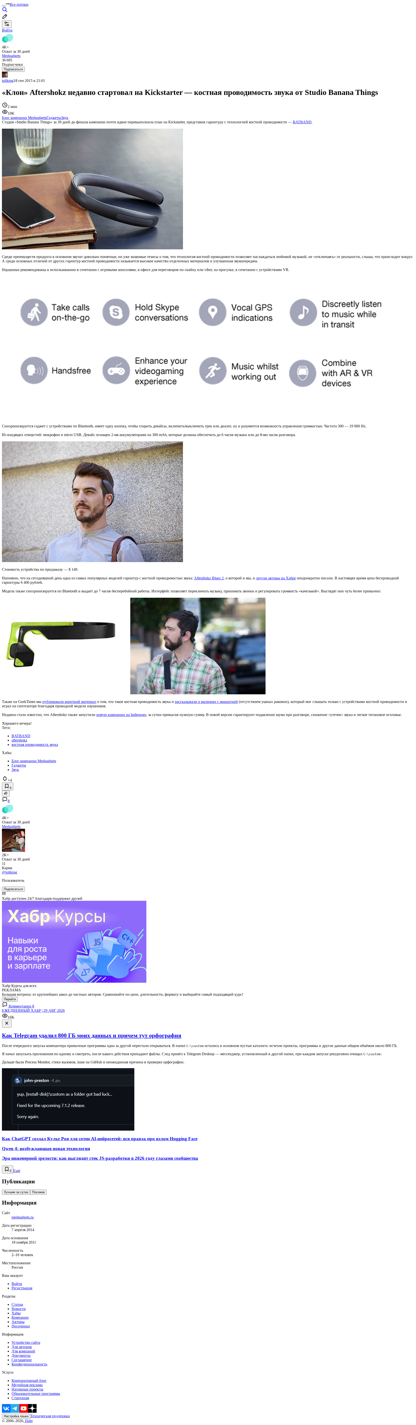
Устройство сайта (26, 1342)
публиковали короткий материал (69, 702)
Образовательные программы (36, 1394)
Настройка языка (16, 1416)
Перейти (10, 999)
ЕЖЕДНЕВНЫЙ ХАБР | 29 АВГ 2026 (33, 1010)
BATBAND (302, 122)
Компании (20, 1317)
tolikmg (7, 81)
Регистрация (22, 1288)
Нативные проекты (27, 1389)
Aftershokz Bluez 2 (209, 578)
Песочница (21, 1326)
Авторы (18, 1322)
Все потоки (19, 4)
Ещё (16, 1171)
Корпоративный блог (29, 1381)
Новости (19, 1309)
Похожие (38, 1192)
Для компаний (23, 1351)
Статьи (17, 1304)
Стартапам (20, 1398)
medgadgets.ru (23, 1217)
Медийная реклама (27, 1385)
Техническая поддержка (50, 1416)
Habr (28, 1421)
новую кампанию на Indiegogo (121, 715)
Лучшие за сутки (16, 1192)
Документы (21, 1355)
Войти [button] (7, 30)
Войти (17, 1284)
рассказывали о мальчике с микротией (206, 702)
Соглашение (22, 1360)
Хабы (16, 1313)
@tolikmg (9, 872)
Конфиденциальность (29, 1364)
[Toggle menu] (4, 6)
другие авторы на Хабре (276, 578)
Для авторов (22, 1347)
